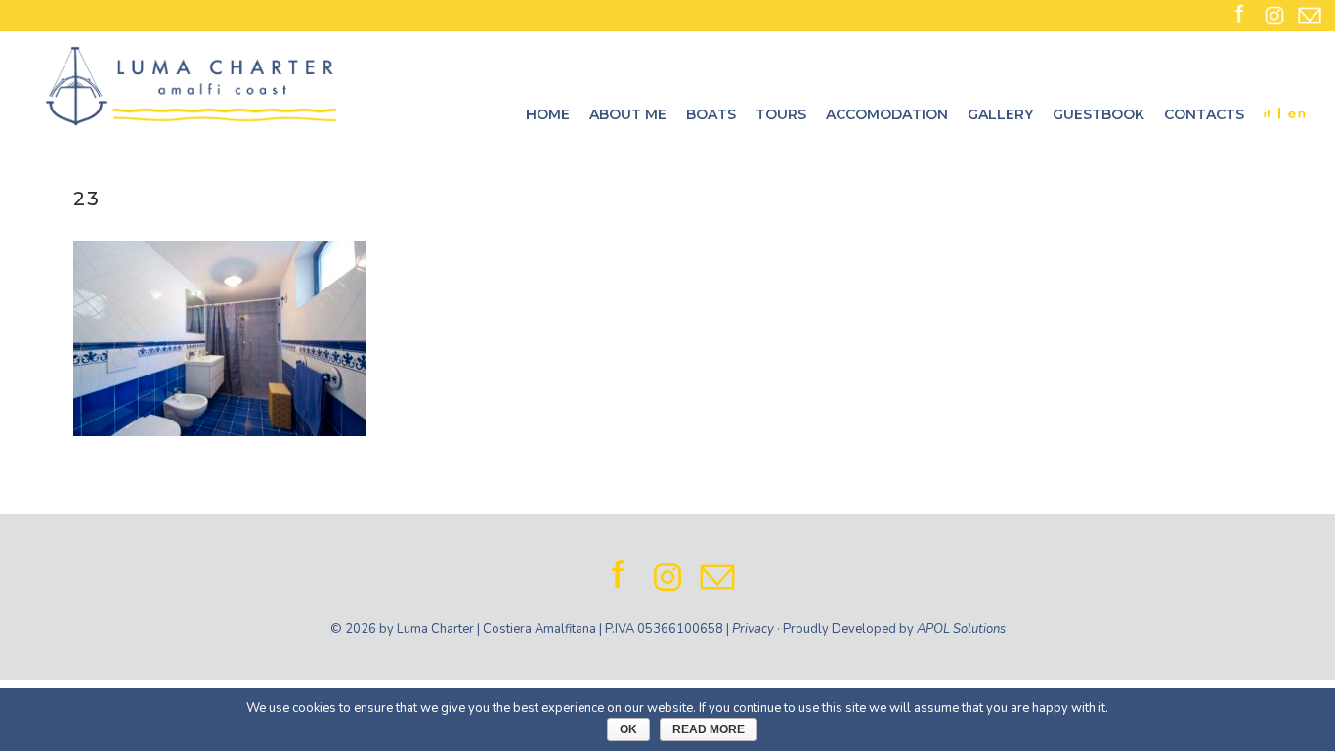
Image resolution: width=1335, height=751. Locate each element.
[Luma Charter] (191, 85)
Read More (708, 729)
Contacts (1204, 114)
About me (628, 114)
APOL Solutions (961, 629)
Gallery (1000, 114)
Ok (628, 729)
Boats (711, 114)
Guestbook (1098, 114)
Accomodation (887, 114)
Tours (780, 114)
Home (548, 114)
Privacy (753, 629)
